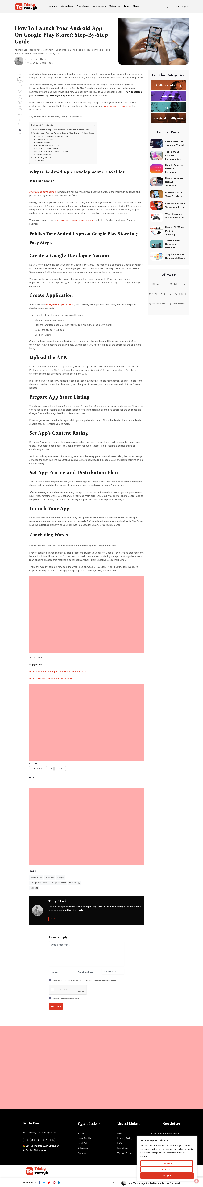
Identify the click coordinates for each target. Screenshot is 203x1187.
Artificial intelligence (168, 118)
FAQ (119, 1143)
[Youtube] (49, 1183)
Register (185, 6)
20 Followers (179, 284)
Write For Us (84, 1138)
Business (49, 877)
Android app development (117, 106)
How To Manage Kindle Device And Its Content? (153, 1183)
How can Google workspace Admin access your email (57, 671)
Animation (168, 96)
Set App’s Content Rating (47, 148)
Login (177, 6)
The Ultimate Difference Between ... (172, 244)
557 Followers (158, 294)
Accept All (167, 1175)
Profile (53, 919)
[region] (167, 1158)
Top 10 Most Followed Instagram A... (173, 155)
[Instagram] (54, 1183)
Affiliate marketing (168, 85)
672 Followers (179, 294)
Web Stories (82, 6)
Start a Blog (66, 6)
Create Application (45, 139)
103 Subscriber (179, 304)
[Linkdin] (59, 1183)
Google (60, 877)
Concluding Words (42, 157)
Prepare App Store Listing (48, 145)
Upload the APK (44, 142)
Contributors (99, 6)
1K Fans (155, 284)
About (81, 1133)
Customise (166, 1163)
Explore (53, 6)
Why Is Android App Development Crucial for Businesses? (61, 130)
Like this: (40, 161)
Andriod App (36, 877)
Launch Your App (44, 154)
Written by (35, 59)
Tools (127, 6)
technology (74, 882)
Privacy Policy (124, 1138)
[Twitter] (44, 1183)
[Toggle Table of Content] (91, 125)
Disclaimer (122, 1148)
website (34, 888)
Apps (168, 107)
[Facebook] (39, 1183)
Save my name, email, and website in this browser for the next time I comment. (84, 980)
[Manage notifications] (196, 1181)
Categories (114, 6)
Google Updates (58, 882)
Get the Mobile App (36, 1150)
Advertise (83, 1148)
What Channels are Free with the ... (174, 218)
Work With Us (85, 1143)
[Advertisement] (86, 595)
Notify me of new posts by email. (66, 999)
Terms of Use (124, 1153)
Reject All (166, 1169)
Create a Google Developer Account (52, 136)
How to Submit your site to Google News (50, 678)
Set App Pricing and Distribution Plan (52, 151)
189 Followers (158, 304)
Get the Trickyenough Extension (42, 1145)
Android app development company (76, 220)
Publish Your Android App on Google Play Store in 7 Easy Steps (63, 133)
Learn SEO (123, 1133)
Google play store (39, 882)
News (136, 6)
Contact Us (84, 1153)
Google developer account (60, 304)
